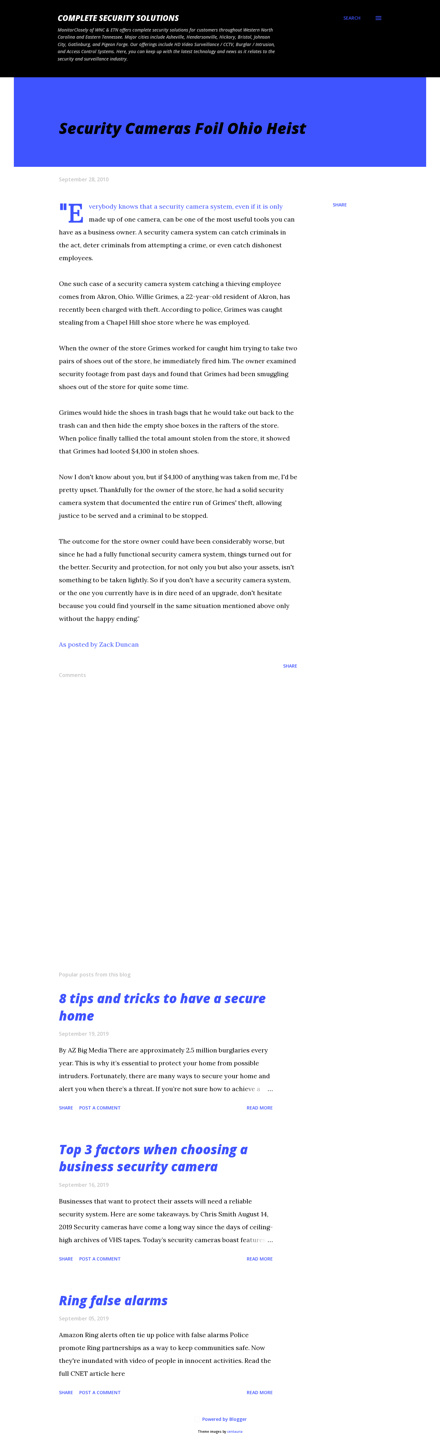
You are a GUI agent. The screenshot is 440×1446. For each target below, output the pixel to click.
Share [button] (340, 205)
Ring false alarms (113, 1300)
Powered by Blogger (224, 1419)
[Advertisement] (168, 891)
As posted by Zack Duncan (99, 644)
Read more (260, 1108)
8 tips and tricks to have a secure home (162, 1006)
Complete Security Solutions (118, 18)
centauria (235, 1432)
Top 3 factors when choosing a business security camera (153, 1157)
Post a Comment (100, 1108)
